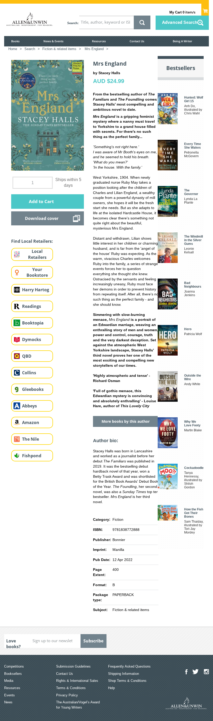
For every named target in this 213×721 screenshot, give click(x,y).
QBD (26, 356)
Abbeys (29, 406)
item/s (182, 12)
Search (72, 23)
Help (111, 688)
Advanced (179, 22)
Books (15, 41)
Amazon (30, 422)
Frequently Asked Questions (129, 666)
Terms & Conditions (71, 688)
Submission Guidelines (73, 666)
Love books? (13, 643)
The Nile (30, 439)
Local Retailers (37, 254)
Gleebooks (33, 389)
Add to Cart (41, 201)
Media (8, 681)
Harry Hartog (35, 290)
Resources (99, 41)
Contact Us (137, 41)
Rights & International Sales (77, 681)
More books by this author (126, 421)
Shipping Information (123, 674)
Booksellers (13, 674)
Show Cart (205, 9)
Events (9, 695)
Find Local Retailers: (32, 241)
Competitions (14, 666)
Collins (29, 373)
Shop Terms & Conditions (127, 681)
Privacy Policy (67, 695)
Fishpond (31, 456)
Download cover (41, 218)
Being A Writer (182, 41)
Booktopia (33, 323)
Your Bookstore (37, 272)
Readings (31, 306)
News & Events (53, 41)
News (8, 702)
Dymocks (31, 339)
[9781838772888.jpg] (47, 115)
